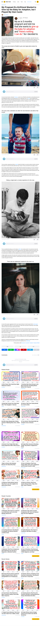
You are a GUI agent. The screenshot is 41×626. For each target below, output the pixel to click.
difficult (20, 249)
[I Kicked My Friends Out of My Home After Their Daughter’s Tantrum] (11, 396)
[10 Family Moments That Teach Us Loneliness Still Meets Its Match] (30, 522)
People (3, 406)
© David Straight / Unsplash (5, 154)
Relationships (23, 388)
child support (35, 324)
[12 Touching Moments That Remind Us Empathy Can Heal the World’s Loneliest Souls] (11, 522)
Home (22, 597)
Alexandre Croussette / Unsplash (27, 342)
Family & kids (4, 4)
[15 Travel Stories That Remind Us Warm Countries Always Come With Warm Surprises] (11, 585)
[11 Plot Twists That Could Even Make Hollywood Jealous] (11, 376)
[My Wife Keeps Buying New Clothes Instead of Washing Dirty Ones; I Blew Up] (11, 414)
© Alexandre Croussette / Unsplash (6, 314)
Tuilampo (16, 97)
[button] (7, 347)
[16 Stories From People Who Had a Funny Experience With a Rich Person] (11, 436)
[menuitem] (14, 2)
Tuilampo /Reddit (36, 342)
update (17, 164)
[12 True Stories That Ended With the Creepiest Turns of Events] (30, 414)
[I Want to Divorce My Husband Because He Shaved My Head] (11, 456)
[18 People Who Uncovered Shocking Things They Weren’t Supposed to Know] (30, 436)
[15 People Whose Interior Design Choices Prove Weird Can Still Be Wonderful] (30, 604)
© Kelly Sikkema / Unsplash (5, 239)
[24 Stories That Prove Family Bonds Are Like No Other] (30, 396)
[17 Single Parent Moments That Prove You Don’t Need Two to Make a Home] (11, 604)
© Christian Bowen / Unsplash (6, 87)
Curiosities (3, 387)
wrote (29, 98)
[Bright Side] (7, 1)
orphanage (28, 340)
